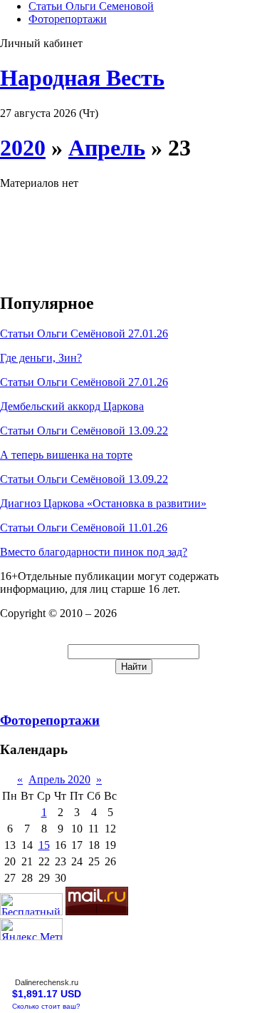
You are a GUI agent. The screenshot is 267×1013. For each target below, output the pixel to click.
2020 (23, 148)
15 (44, 845)
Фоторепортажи (67, 19)
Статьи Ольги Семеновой (91, 6)
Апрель (106, 148)
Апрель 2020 (59, 779)
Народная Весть (82, 78)
